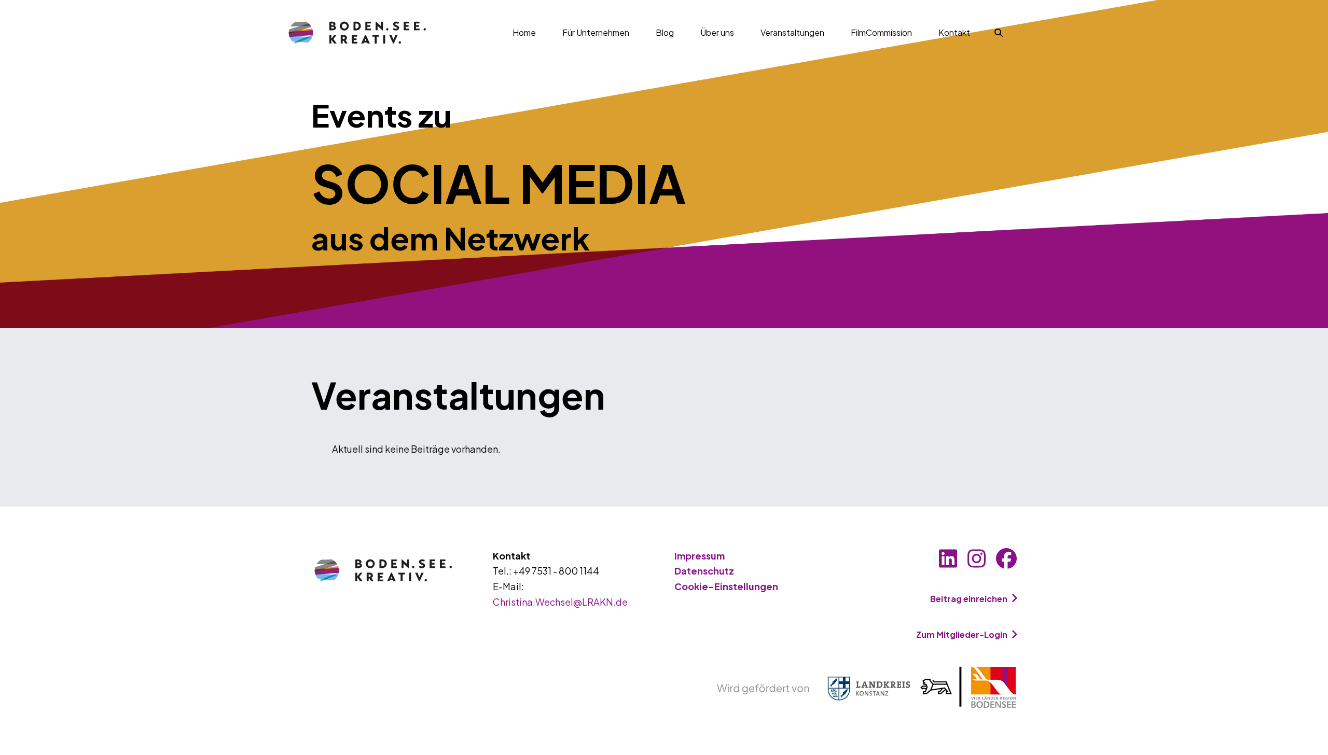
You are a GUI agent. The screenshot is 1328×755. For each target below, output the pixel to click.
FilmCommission (881, 32)
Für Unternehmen (595, 32)
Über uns (717, 32)
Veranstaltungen (792, 32)
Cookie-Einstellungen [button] (726, 586)
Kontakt (954, 32)
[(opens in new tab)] (867, 686)
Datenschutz (704, 571)
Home (524, 32)
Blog (665, 32)
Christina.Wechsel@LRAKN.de (560, 602)
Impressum (699, 556)
